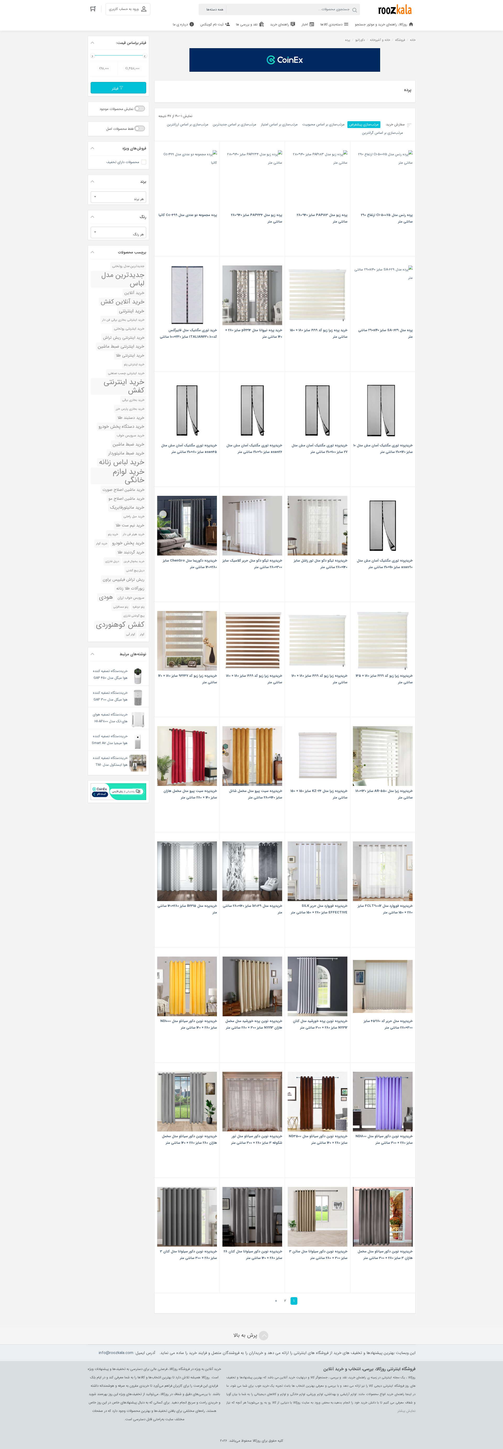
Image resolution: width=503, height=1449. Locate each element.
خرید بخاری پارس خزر (130, 409)
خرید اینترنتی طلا (130, 355)
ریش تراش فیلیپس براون (123, 579)
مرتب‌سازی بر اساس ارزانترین (187, 124)
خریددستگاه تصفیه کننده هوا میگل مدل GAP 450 (110, 674)
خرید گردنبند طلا (130, 552)
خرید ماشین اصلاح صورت (123, 490)
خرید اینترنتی (131, 311)
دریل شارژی (112, 561)
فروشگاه (400, 39)
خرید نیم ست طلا (130, 525)
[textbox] (118, 199)
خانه (412, 39)
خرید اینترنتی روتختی (129, 328)
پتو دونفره (138, 606)
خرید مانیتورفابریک (127, 507)
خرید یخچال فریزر (134, 561)
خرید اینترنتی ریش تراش (123, 338)
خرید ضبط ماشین (128, 444)
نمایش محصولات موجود (117, 109)
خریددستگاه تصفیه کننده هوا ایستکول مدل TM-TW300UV (110, 764)
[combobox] (118, 197)
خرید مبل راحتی (133, 516)
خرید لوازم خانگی (128, 476)
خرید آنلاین (134, 293)
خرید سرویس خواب (130, 435)
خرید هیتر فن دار (133, 534)
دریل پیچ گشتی (135, 570)
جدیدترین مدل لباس (122, 279)
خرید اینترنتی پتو (134, 364)
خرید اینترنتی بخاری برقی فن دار (123, 320)
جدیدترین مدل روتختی (128, 266)
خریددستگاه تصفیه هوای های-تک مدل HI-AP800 (110, 718)
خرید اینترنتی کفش (124, 386)
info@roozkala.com (116, 1353)
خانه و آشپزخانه (380, 39)
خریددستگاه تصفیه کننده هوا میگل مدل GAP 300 (110, 696)
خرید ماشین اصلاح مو (126, 499)
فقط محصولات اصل (120, 129)
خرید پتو (113, 534)
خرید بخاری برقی (133, 400)
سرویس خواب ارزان (131, 598)
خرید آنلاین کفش (122, 302)
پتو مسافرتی (120, 606)
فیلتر (115, 88)
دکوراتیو (360, 39)
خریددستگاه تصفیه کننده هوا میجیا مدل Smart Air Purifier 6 (110, 743)
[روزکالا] (393, 9)
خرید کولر (101, 543)
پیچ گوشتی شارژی (133, 616)
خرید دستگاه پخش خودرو (121, 426)
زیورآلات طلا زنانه (130, 588)
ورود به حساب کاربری (124, 9)
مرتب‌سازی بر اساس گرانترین (382, 133)
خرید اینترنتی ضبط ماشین (121, 346)
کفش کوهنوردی (120, 625)
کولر (142, 634)
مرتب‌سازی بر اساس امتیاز (279, 124)
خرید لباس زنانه (121, 462)
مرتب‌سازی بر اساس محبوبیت (323, 124)
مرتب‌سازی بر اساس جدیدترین (234, 124)
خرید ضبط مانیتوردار (126, 453)
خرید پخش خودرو (128, 543)
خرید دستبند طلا (130, 418)
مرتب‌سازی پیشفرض (364, 124)
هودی (106, 597)
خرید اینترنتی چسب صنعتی (126, 373)
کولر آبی (130, 634)
